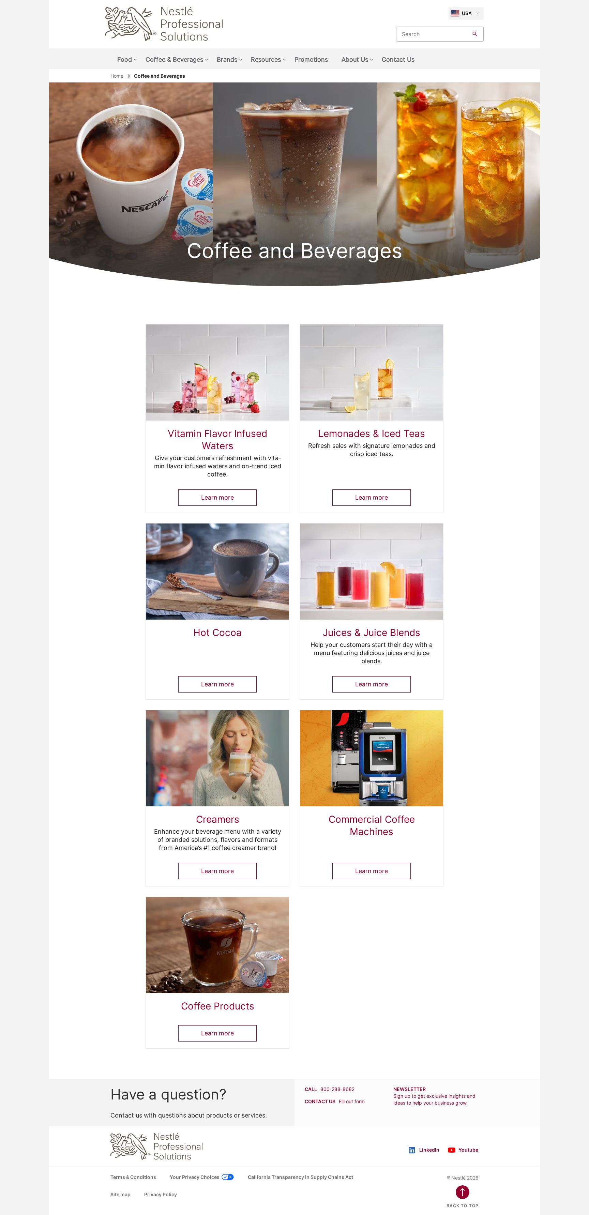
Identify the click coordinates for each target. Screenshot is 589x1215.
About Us (355, 59)
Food (124, 59)
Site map (120, 1194)
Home (116, 76)
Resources (266, 59)
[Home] (164, 24)
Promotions (311, 59)
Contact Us (398, 59)
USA (467, 13)
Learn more (217, 497)
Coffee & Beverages (174, 59)
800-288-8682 (337, 1089)
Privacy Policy (160, 1194)
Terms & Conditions (133, 1177)
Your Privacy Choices (195, 1177)
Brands (227, 59)
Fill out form (352, 1101)
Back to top (463, 1205)
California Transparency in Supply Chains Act (300, 1177)
